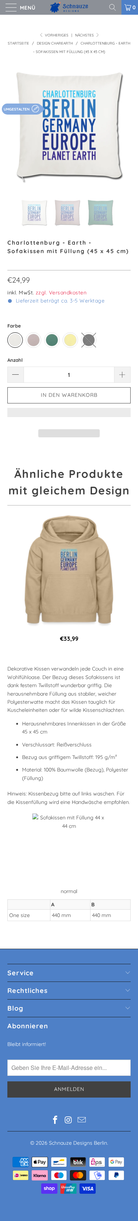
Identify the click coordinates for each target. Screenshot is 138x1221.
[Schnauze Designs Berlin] (69, 7)
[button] (69, 416)
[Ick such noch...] (115, 7)
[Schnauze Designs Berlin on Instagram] (68, 1120)
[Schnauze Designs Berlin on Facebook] (55, 1120)
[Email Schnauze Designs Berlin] (81, 1120)
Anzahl (15, 360)
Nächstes (85, 35)
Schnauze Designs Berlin (78, 1143)
